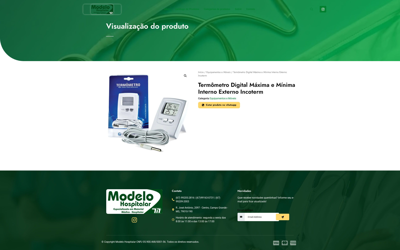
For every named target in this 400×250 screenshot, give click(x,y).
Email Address (245, 210)
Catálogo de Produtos (187, 9)
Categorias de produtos (217, 9)
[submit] (282, 217)
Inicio (167, 9)
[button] (185, 76)
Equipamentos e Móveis (218, 72)
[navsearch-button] (311, 9)
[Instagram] (323, 9)
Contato (250, 9)
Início (201, 72)
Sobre (238, 9)
